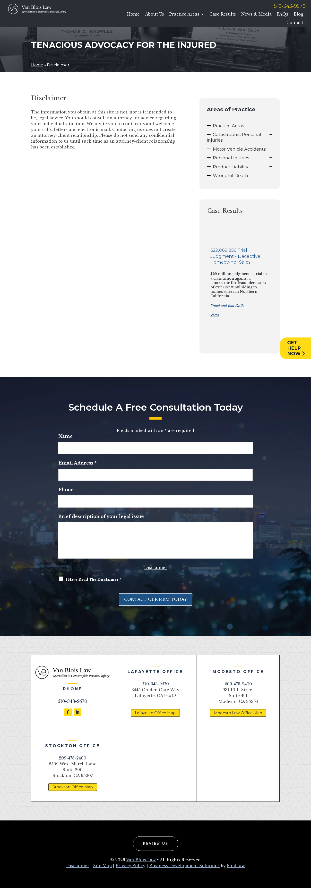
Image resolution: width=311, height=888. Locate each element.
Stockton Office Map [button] (72, 787)
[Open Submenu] (271, 134)
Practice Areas (184, 14)
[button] (201, 287)
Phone (66, 489)
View (214, 315)
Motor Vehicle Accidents (239, 149)
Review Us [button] (155, 843)
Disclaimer (155, 567)
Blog (298, 14)
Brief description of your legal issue (101, 516)
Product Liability (230, 167)
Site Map (102, 865)
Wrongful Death (230, 175)
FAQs (282, 14)
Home (133, 14)
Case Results (222, 14)
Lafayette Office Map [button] (155, 713)
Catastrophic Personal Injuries (234, 137)
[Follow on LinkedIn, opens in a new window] (77, 712)
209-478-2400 (238, 683)
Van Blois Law (141, 859)
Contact (294, 22)
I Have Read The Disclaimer (93, 579)
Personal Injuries (231, 158)
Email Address (77, 463)
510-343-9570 (290, 6)
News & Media (256, 14)
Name (65, 436)
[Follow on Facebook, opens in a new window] (68, 712)
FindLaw (236, 865)
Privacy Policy (130, 865)
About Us (154, 14)
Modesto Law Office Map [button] (238, 713)
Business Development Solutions (184, 865)
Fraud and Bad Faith (227, 305)
